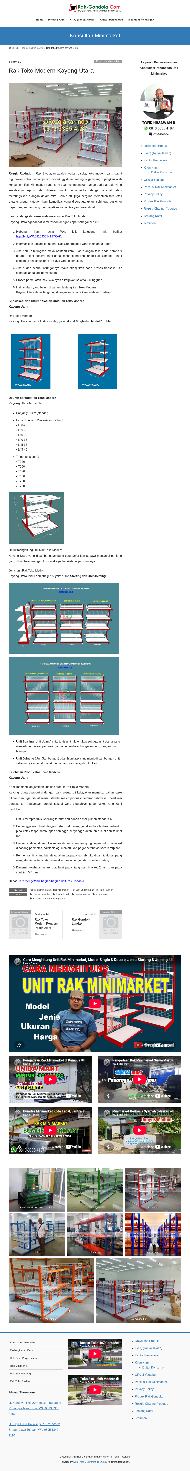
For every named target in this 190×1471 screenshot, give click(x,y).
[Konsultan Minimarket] (20, 916)
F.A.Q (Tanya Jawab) (157, 153)
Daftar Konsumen (162, 172)
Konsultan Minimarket (107, 61)
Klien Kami (151, 167)
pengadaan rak (82, 894)
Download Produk (156, 145)
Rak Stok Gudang (80, 890)
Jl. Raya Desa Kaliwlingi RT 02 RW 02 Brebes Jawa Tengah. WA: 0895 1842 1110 (34, 1430)
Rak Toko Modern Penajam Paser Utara (46, 923)
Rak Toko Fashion (104, 890)
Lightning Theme (95, 1462)
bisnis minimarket (41, 894)
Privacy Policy (153, 194)
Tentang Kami (153, 216)
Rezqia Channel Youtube (160, 208)
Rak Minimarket (61, 890)
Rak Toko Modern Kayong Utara (49, 898)
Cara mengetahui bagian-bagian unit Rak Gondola (51, 881)
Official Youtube (154, 179)
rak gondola (102, 894)
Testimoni (150, 223)
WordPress (78, 1462)
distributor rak (62, 894)
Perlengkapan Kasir (21, 1350)
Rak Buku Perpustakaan (24, 1358)
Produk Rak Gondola (157, 201)
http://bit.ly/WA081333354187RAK (38, 236)
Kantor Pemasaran (156, 160)
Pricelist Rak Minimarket (160, 187)
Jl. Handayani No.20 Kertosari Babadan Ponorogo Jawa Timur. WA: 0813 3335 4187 (35, 1408)
